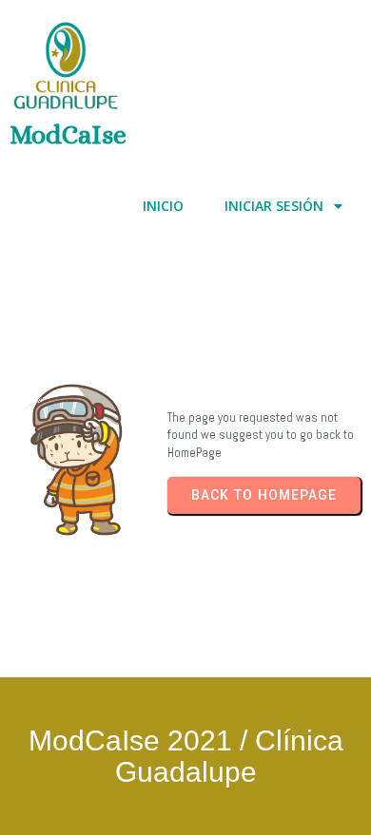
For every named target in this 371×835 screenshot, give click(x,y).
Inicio (163, 206)
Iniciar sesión (274, 206)
